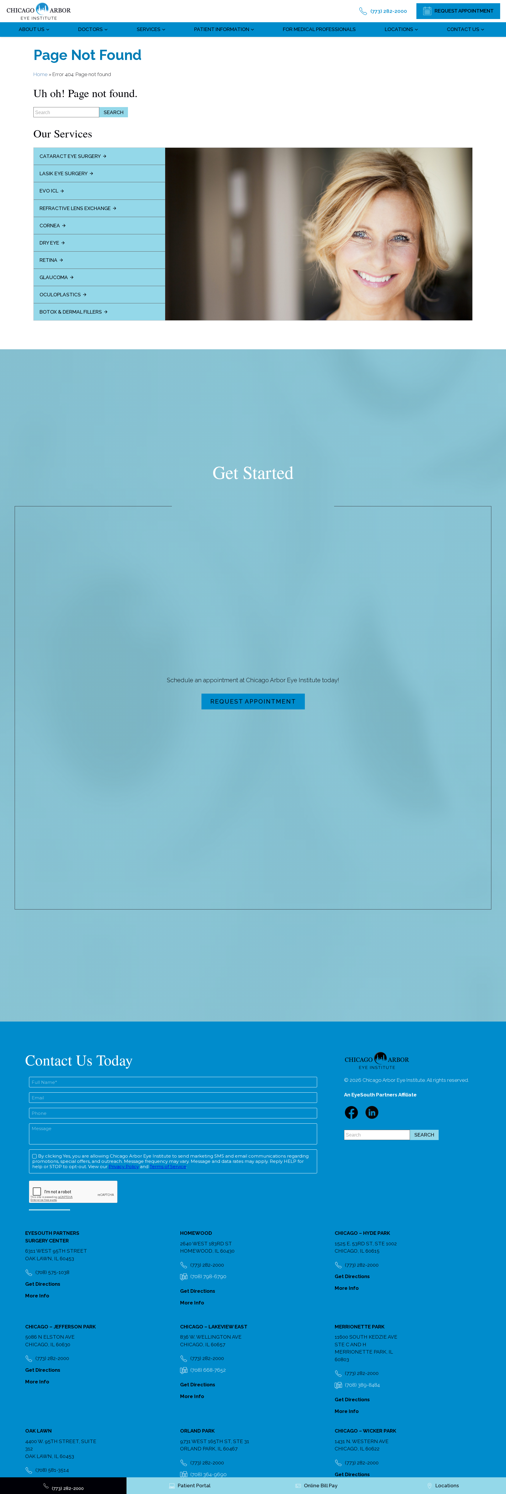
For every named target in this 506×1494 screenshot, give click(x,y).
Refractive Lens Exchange (75, 208)
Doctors (90, 29)
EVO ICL (49, 191)
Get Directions (42, 1284)
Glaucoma (54, 277)
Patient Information (221, 29)
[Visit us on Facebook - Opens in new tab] (351, 1112)
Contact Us (463, 29)
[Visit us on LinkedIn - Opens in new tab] (372, 1112)
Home (40, 74)
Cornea (50, 225)
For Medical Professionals (319, 29)
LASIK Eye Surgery (64, 173)
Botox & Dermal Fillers (71, 312)
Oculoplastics (60, 295)
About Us (32, 29)
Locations (399, 29)
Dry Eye (49, 243)
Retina (48, 260)
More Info (37, 1296)
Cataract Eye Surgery (70, 156)
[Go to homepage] (39, 11)
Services (148, 29)
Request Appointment (253, 701)
